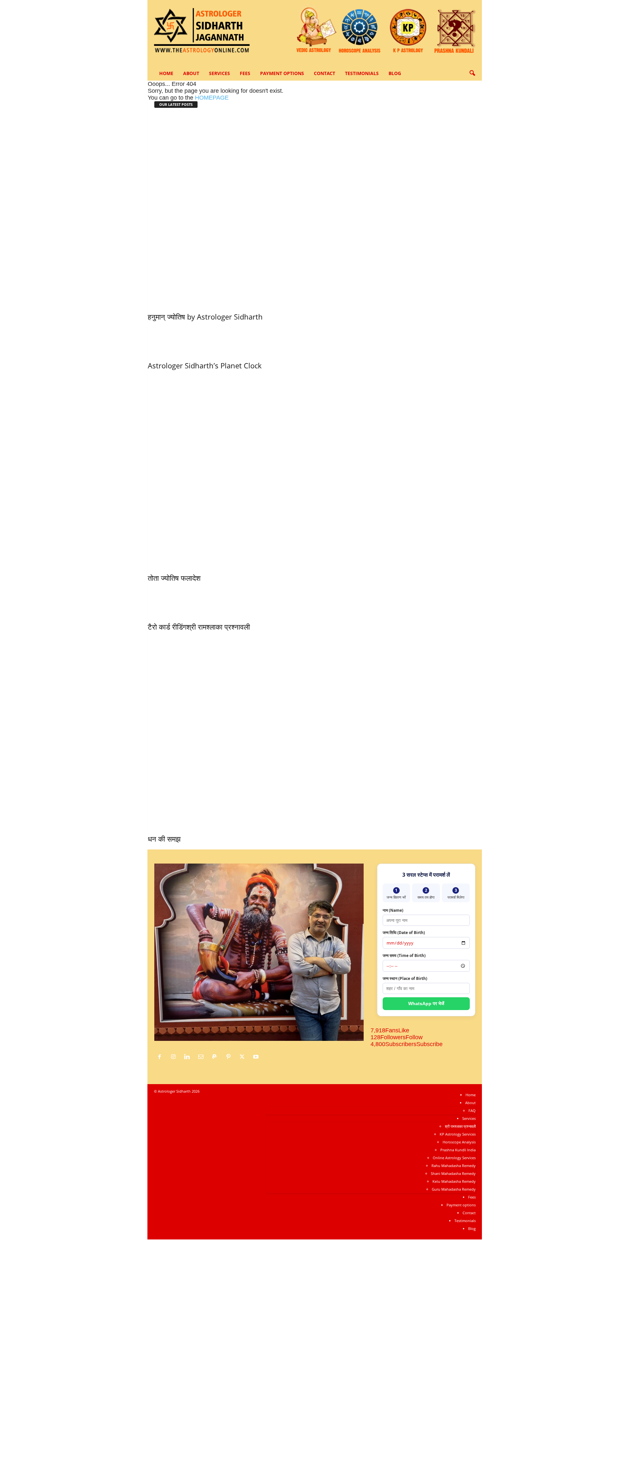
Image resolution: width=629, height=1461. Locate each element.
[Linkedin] (189, 1057)
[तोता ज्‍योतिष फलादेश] (315, 470)
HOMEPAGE (212, 97)
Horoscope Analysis (459, 1142)
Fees (245, 73)
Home (166, 73)
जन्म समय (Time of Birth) (404, 955)
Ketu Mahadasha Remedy (454, 1181)
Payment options (282, 73)
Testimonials (362, 73)
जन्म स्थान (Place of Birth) (405, 978)
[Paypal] (216, 1057)
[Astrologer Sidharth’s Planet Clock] (205, 339)
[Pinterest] (230, 1057)
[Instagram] (175, 1057)
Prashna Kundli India (458, 1149)
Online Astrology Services (454, 1157)
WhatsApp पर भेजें (426, 1003)
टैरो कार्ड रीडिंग (167, 627)
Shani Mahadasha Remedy (453, 1173)
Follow (414, 1037)
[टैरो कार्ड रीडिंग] (167, 600)
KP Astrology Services (458, 1134)
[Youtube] (257, 1057)
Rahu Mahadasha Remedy (453, 1165)
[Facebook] (161, 1057)
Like (403, 1030)
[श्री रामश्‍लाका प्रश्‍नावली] (218, 600)
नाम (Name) (393, 910)
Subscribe (429, 1044)
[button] (472, 73)
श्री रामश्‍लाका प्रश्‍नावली (218, 627)
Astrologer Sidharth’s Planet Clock (205, 365)
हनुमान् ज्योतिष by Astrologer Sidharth (205, 316)
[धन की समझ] (315, 731)
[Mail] (202, 1057)
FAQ (472, 1110)
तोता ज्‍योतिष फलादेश (174, 578)
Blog (395, 73)
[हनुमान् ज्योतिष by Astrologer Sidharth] (315, 209)
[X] (244, 1057)
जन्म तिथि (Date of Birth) (404, 932)
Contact (324, 73)
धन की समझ (164, 839)
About (191, 73)
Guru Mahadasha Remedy (454, 1189)
